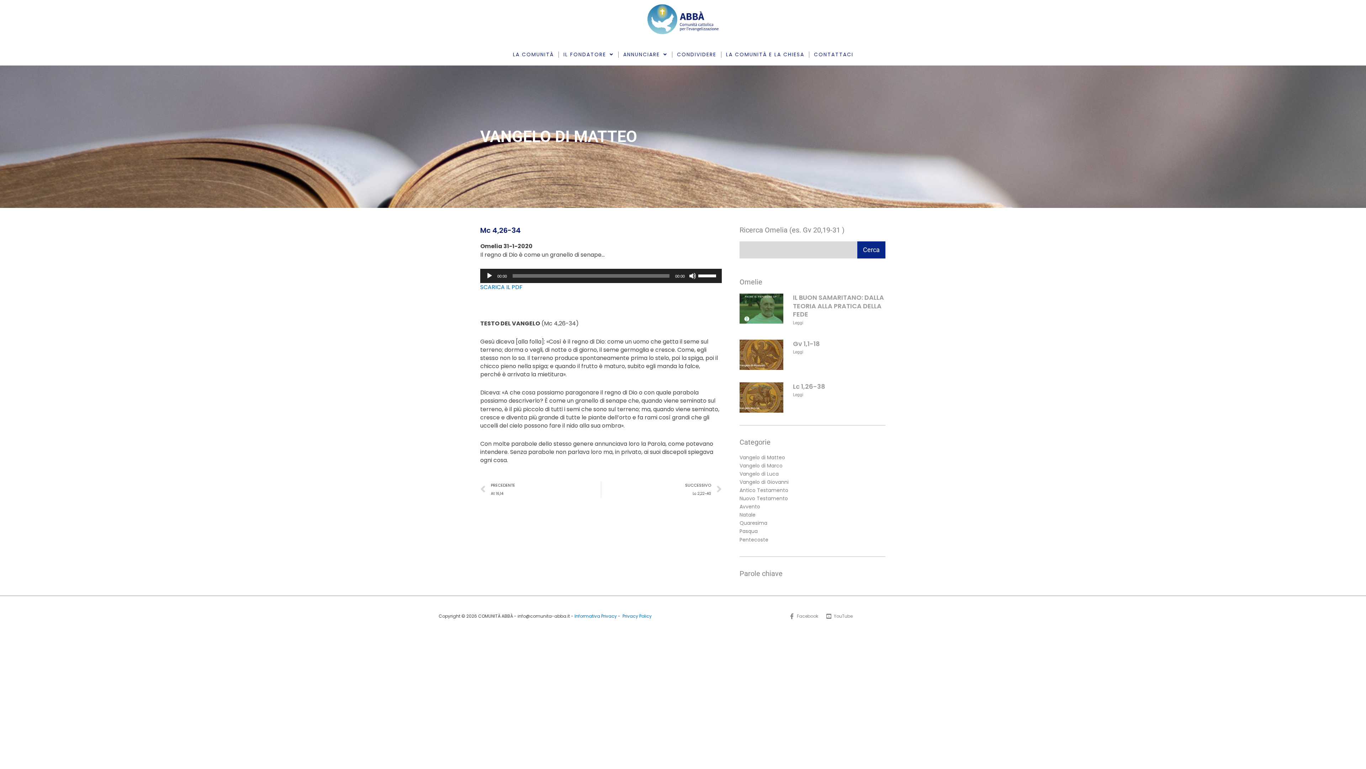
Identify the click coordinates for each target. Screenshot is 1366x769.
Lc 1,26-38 (809, 386)
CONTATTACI (833, 54)
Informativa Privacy (596, 616)
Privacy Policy (637, 616)
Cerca (871, 249)
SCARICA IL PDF (501, 287)
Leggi (798, 322)
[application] (601, 276)
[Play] (489, 275)
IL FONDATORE (584, 54)
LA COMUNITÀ (533, 54)
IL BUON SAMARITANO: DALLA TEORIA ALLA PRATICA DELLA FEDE (838, 306)
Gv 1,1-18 (806, 343)
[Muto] (692, 275)
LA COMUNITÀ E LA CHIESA (765, 54)
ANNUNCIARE (641, 54)
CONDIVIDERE (696, 54)
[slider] (708, 275)
